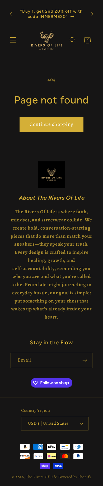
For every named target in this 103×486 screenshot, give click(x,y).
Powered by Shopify (74, 476)
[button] (13, 40)
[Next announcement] (92, 14)
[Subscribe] (85, 360)
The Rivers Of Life (42, 476)
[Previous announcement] (11, 14)
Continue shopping (51, 124)
